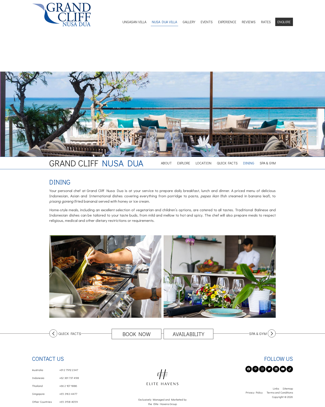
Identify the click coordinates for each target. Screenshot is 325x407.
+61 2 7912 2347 (55, 370)
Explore (183, 163)
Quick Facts (227, 163)
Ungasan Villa (134, 21)
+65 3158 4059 (55, 401)
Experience (227, 21)
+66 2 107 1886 (54, 386)
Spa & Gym (268, 163)
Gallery (189, 21)
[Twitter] (269, 369)
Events (207, 21)
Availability (188, 334)
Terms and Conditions (280, 392)
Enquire (284, 21)
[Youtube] (283, 369)
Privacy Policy (254, 392)
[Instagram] (262, 369)
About (166, 163)
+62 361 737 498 (55, 378)
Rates (266, 21)
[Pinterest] (255, 369)
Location (203, 163)
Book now (136, 334)
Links (276, 388)
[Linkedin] (276, 369)
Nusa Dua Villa (164, 21)
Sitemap (288, 388)
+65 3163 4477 (54, 394)
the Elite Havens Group (162, 404)
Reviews (249, 21)
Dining (248, 163)
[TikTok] (290, 369)
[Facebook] (248, 369)
